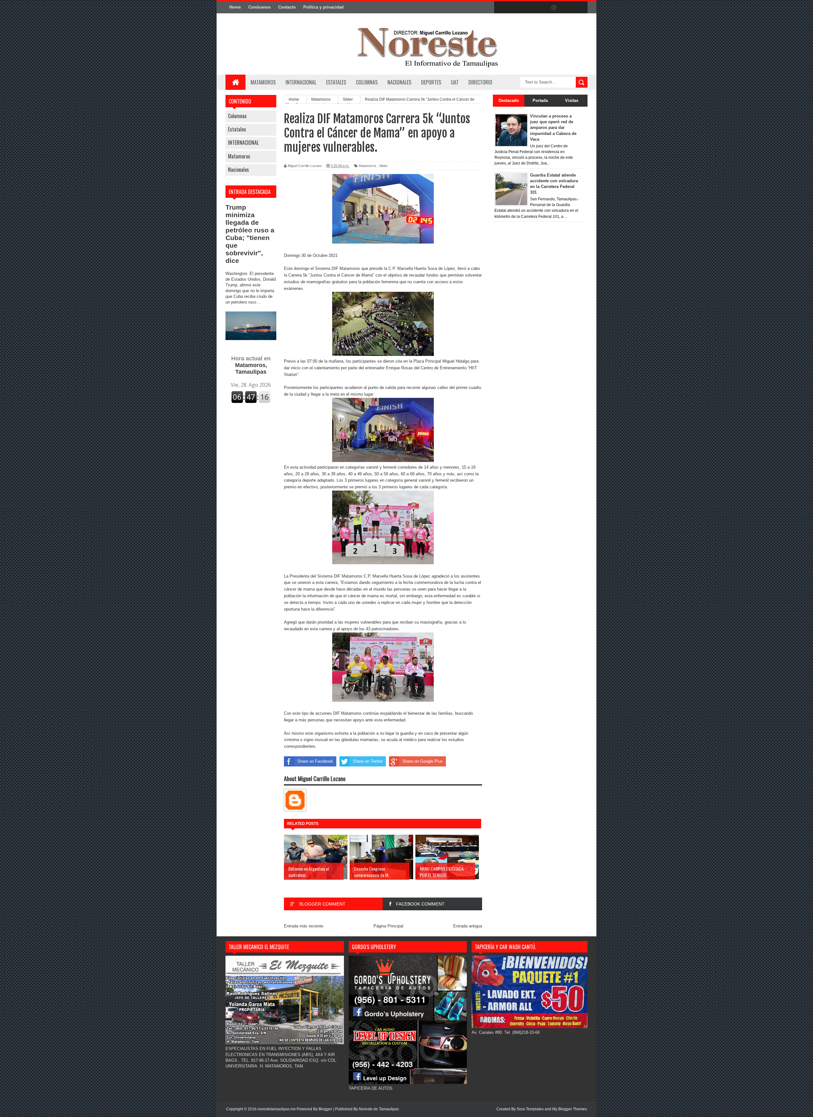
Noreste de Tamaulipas (379, 1109)
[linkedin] (567, 7)
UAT (455, 82)
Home (235, 7)
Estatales (237, 129)
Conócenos (259, 7)
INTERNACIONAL (301, 82)
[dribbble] (554, 7)
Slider (383, 166)
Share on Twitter (368, 761)
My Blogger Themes (569, 1109)
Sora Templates (530, 1109)
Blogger (325, 1109)
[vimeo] (527, 7)
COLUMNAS (367, 82)
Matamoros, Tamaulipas (251, 365)
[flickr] (540, 7)
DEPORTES (431, 82)
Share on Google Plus (422, 761)
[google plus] (580, 7)
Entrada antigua (467, 926)
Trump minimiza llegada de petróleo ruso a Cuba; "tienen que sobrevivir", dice (249, 234)
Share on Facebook (315, 761)
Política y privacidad (323, 7)
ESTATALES (336, 82)
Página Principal (388, 926)
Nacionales (238, 169)
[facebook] (500, 7)
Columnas (237, 116)
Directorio (480, 82)
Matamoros (263, 82)
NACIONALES (399, 82)
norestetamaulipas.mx (277, 1109)
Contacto (287, 7)
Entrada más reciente (303, 926)
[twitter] (513, 7)
